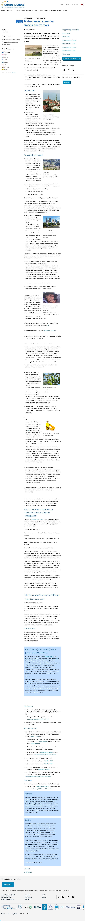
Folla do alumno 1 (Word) (69, 40)
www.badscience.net (44, 769)
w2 (48, 325)
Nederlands (6, 52)
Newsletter (69, 4)
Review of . (42, 787)
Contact (62, 4)
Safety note (28, 897)
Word (32, 736)
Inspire (23, 11)
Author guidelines (62, 11)
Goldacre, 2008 (49, 656)
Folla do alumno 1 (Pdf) (68, 44)
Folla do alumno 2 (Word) (69, 47)
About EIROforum (6, 897)
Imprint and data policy (7, 899)
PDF (38, 736)
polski (5, 64)
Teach (36, 11)
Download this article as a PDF (71, 58)
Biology (8, 39)
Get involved (52, 11)
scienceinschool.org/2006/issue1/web (45, 755)
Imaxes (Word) (66, 33)
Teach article (19, 21)
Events (41, 11)
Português (6, 67)
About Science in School (8, 895)
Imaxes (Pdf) (65, 37)
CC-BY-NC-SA (28, 872)
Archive (44, 895)
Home (3, 11)
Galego (5, 60)
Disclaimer (28, 899)
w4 (41, 692)
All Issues (17, 11)
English (5, 55)
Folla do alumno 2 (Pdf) (68, 51)
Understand (29, 11)
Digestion (16, 42)
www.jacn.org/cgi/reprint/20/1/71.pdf (38, 719)
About (46, 11)
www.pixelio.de (35, 743)
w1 (30, 109)
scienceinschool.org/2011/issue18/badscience (40, 789)
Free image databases (46, 753)
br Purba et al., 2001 (49, 331)
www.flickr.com (43, 741)
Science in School (28, 18)
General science (15, 39)
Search (76, 4)
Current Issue (9, 11)
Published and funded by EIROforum (10, 914)
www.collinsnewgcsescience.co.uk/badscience (38, 777)
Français (5, 57)
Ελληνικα (5, 62)
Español (5, 69)
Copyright (27, 895)
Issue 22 (42, 18)
